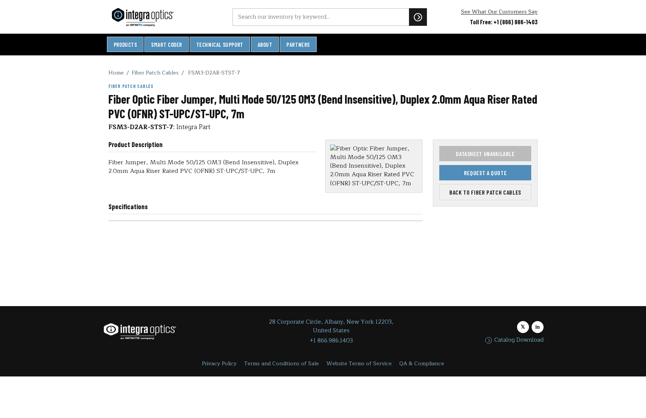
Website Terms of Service (359, 363)
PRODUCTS (125, 44)
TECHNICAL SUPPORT (219, 44)
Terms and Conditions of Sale (281, 363)
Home (116, 72)
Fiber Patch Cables (155, 72)
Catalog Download (519, 340)
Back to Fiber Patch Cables (485, 192)
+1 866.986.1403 (331, 340)
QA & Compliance (421, 363)
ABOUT (265, 44)
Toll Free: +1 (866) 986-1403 (504, 21)
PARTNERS (298, 44)
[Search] (418, 16)
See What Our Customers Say (499, 12)
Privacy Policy (219, 363)
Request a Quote (485, 172)
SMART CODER (166, 44)
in (537, 327)
